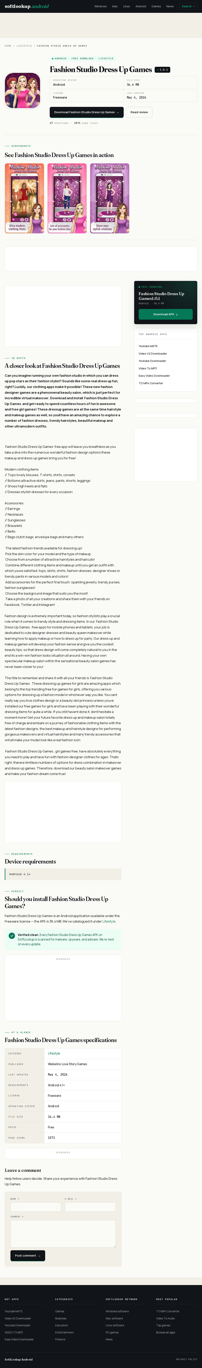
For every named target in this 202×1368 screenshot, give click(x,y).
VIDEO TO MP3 (14, 1332)
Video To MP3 (148, 368)
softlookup (26, 6)
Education (61, 1325)
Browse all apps (165, 1332)
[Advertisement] (101, 25)
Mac (115, 6)
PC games (112, 1332)
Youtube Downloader (152, 361)
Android (141, 6)
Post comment (28, 1255)
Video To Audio (165, 1318)
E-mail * (71, 1199)
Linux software (115, 1325)
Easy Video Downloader (154, 376)
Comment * (17, 1216)
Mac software (114, 1318)
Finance (60, 1339)
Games (156, 6)
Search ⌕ (188, 6)
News (170, 6)
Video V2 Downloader (153, 353)
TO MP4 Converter (151, 383)
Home (8, 45)
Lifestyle (24, 45)
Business (60, 1318)
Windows (100, 6)
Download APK (165, 314)
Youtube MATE (148, 346)
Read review (139, 112)
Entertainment (64, 1332)
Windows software (117, 1311)
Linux (126, 6)
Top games (163, 1325)
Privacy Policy (186, 1359)
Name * (14, 1199)
